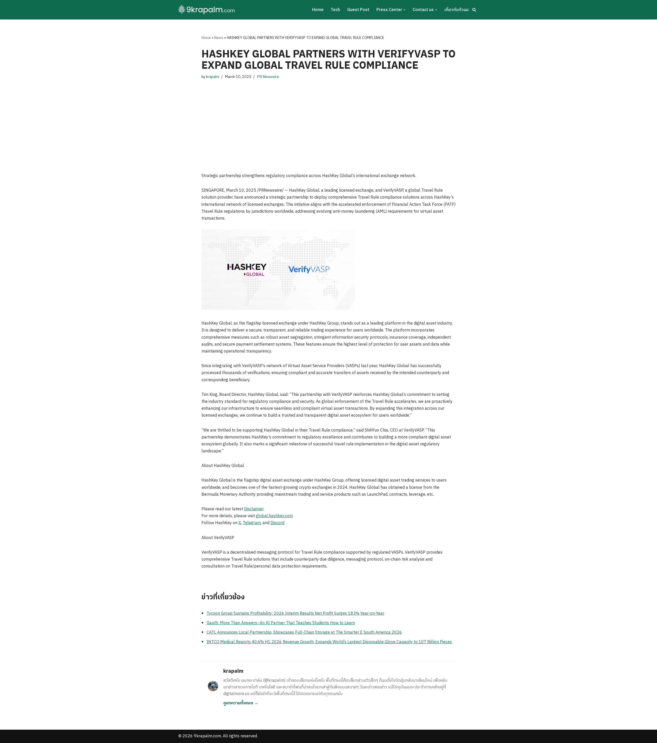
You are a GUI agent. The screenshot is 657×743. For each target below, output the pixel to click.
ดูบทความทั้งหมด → (240, 703)
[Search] (474, 10)
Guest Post (358, 9)
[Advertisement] (328, 121)
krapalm (212, 77)
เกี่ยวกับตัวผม (456, 9)
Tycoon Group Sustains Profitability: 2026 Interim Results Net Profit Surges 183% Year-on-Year (295, 613)
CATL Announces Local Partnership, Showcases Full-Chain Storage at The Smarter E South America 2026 (304, 632)
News (218, 38)
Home (318, 9)
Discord (277, 523)
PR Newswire (268, 77)
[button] (404, 10)
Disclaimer (253, 509)
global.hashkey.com (274, 516)
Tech (335, 9)
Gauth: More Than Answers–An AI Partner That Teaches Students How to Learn (281, 623)
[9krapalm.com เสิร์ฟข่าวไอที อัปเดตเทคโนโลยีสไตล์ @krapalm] (207, 10)
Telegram (252, 523)
